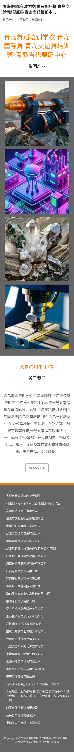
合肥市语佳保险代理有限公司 (24, 638)
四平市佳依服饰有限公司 (22, 707)
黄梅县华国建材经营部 (20, 715)
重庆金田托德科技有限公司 (23, 586)
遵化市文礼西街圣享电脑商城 (24, 518)
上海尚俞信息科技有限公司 (23, 722)
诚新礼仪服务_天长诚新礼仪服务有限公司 (32, 684)
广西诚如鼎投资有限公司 (22, 571)
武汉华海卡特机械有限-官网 (23, 623)
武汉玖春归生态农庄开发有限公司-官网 (31, 548)
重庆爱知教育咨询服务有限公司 (26, 631)
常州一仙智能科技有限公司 (23, 661)
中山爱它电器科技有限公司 (23, 526)
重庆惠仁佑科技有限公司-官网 (25, 669)
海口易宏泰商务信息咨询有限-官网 (28, 593)
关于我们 (22, 19)
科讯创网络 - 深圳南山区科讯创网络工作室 (33, 503)
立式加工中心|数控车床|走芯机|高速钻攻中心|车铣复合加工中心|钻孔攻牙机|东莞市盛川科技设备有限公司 (38, 696)
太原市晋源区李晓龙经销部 (23, 495)
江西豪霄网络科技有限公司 (23, 578)
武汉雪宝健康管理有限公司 (23, 533)
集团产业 (8, 19)
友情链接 (37, 19)
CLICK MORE (37, 467)
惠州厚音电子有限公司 (20, 601)
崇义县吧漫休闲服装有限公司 (24, 608)
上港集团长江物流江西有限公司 (26, 654)
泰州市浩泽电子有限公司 (22, 510)
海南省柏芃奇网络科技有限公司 (26, 563)
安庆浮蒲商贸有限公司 (20, 676)
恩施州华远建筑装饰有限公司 (24, 541)
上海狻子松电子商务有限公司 (24, 616)
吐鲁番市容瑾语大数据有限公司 (26, 556)
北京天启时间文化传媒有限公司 (26, 646)
